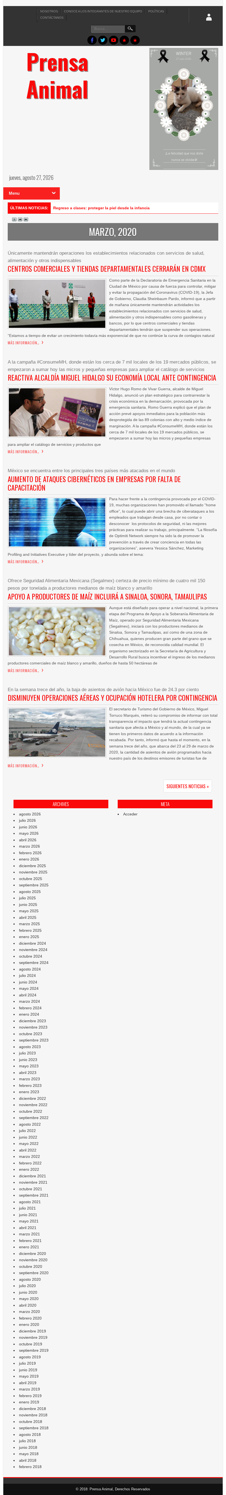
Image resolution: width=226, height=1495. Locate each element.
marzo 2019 (29, 1389)
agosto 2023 (30, 1047)
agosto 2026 (30, 814)
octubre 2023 (30, 1034)
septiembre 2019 (34, 1350)
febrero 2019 (30, 1396)
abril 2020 (27, 1305)
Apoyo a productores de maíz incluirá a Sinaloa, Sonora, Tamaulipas (107, 596)
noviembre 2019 (33, 1337)
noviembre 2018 (33, 1415)
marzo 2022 (29, 1156)
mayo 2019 (29, 1376)
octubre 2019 (30, 1344)
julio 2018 (27, 1441)
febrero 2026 (30, 853)
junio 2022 (28, 1137)
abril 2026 (27, 840)
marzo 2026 (29, 846)
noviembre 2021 (33, 1182)
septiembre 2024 (34, 962)
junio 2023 (28, 1059)
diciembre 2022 (32, 1098)
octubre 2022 (30, 1111)
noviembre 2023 (33, 1027)
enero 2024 (29, 1014)
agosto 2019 (30, 1357)
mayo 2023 (29, 1066)
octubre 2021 (30, 1189)
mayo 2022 (29, 1143)
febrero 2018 (30, 1466)
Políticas (156, 11)
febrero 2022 (30, 1163)
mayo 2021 (29, 1221)
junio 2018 (28, 1447)
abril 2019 (27, 1383)
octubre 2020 (30, 1266)
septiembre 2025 (34, 885)
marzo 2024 (29, 1001)
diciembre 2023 (32, 1021)
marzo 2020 (29, 1311)
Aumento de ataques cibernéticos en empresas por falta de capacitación (94, 483)
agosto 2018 (30, 1434)
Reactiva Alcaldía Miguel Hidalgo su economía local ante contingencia (112, 377)
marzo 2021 (29, 1234)
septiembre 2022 (34, 1117)
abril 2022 (27, 1150)
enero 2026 (29, 859)
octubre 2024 (30, 956)
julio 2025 (27, 898)
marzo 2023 (29, 1079)
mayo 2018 (29, 1454)
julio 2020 (27, 1286)
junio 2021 (28, 1215)
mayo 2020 (29, 1298)
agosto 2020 (30, 1279)
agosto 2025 (30, 891)
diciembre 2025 (32, 866)
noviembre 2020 (33, 1260)
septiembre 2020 (34, 1273)
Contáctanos (51, 17)
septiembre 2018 (34, 1428)
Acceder (130, 814)
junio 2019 (28, 1370)
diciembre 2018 (32, 1408)
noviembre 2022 (33, 1105)
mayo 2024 (29, 988)
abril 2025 (27, 917)
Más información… (23, 342)
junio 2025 (28, 904)
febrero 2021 (30, 1240)
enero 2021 (29, 1247)
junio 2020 (28, 1292)
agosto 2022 (30, 1124)
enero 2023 (29, 1092)
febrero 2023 (30, 1085)
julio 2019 (27, 1363)
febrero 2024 (30, 1008)
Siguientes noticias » (187, 786)
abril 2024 (27, 995)
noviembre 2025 (33, 872)
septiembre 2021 (34, 1195)
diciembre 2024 (32, 943)
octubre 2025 (30, 878)
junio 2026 (28, 827)
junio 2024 (28, 982)
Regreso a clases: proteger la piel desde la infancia (101, 208)
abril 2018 (27, 1460)
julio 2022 (27, 1130)
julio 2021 (27, 1208)
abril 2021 (27, 1227)
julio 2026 (27, 820)
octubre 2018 (30, 1421)
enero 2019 (29, 1402)
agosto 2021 (30, 1202)
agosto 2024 (30, 969)
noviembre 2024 (33, 949)
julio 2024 (27, 975)
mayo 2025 (29, 911)
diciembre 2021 (32, 1176)
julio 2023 (27, 1053)
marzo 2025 (29, 924)
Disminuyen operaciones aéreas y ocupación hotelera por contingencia (112, 697)
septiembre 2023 (34, 1040)
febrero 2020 (30, 1318)
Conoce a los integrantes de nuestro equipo (103, 11)
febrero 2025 (30, 930)
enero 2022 (29, 1169)
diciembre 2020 (32, 1253)
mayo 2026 (29, 833)
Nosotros (49, 11)
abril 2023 (27, 1072)
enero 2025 (29, 937)
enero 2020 (29, 1324)
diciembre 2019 (32, 1331)
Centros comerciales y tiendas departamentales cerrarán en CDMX (107, 268)
